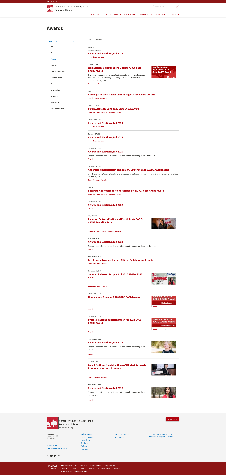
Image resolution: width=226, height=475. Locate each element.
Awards (53, 59)
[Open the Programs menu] (98, 14)
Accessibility (116, 469)
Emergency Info (109, 466)
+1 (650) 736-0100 (52, 446)
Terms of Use (65, 469)
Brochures (84, 443)
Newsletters (55, 102)
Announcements (56, 53)
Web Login (171, 419)
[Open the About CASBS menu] (151, 14)
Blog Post (54, 65)
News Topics (53, 41)
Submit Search (177, 7)
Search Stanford (95, 466)
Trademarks (91, 469)
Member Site (119, 437)
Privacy (74, 469)
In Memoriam (55, 90)
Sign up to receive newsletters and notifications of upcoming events (161, 435)
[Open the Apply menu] (120, 14)
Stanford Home (66, 466)
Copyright (82, 469)
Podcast (84, 446)
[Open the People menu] (110, 14)
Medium (84, 449)
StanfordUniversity (52, 467)
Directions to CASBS (122, 434)
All (52, 47)
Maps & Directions (81, 466)
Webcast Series (86, 434)
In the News (55, 96)
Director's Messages (58, 71)
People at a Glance (57, 109)
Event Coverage (56, 78)
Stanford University (53, 1)
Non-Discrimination (104, 469)
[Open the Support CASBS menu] (168, 14)
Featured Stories (57, 84)
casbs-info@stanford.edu (55, 449)
